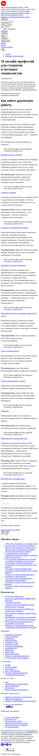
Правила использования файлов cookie (15, 17)
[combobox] (10, 750)
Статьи (7, 54)
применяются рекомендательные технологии (19, 732)
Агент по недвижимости (10, 351)
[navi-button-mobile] (3, 50)
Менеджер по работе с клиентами (13, 313)
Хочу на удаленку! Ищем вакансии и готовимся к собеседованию (18, 579)
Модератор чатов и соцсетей (11, 155)
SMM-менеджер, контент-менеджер (14, 438)
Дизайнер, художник (8, 192)
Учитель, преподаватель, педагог (13, 381)
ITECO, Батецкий (17, 623)
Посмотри (4, 124)
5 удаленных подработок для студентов (19, 561)
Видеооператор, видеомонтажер (13, 479)
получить (18, 135)
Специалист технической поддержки (14, 228)
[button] (3, 43)
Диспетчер (5, 411)
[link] (4, 38)
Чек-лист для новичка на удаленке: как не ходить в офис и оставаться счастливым (20, 548)
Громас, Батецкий (29, 620)
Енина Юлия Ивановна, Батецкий (23, 627)
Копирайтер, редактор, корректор (13, 265)
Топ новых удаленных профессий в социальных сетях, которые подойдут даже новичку (21, 571)
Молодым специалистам (14, 56)
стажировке (7, 137)
